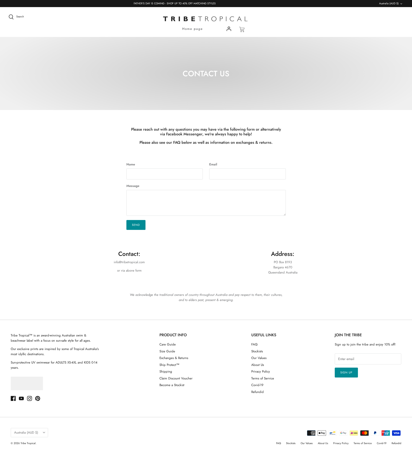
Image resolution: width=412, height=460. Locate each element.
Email (213, 164)
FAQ (254, 344)
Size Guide (167, 351)
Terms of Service (262, 378)
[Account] (229, 30)
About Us (257, 364)
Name (130, 164)
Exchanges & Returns (173, 358)
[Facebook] (13, 398)
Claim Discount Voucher (175, 378)
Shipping (165, 371)
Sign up (346, 372)
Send (136, 225)
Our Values (259, 358)
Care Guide (167, 344)
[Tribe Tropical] (206, 19)
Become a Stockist (171, 385)
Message (132, 186)
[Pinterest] (37, 398)
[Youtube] (21, 398)
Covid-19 (257, 385)
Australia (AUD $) (389, 3)
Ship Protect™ (169, 364)
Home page (192, 28)
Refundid (257, 392)
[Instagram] (29, 398)
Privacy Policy (260, 371)
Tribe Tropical (28, 443)
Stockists (257, 351)
